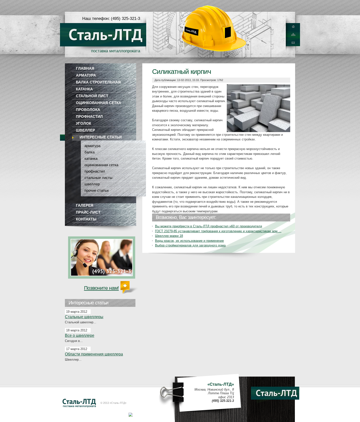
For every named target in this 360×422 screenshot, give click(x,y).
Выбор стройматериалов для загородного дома (190, 245)
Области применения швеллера (94, 354)
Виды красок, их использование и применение (189, 241)
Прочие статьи (96, 190)
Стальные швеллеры (84, 317)
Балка (89, 152)
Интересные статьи (101, 137)
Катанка (84, 89)
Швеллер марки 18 (169, 236)
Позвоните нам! (101, 288)
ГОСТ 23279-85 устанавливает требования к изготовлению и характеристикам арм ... (218, 231)
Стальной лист (92, 96)
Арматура (86, 75)
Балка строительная (98, 82)
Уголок (83, 123)
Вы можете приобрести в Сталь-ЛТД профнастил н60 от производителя (208, 226)
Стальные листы (98, 178)
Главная (85, 68)
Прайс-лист (88, 212)
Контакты (86, 219)
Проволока (88, 110)
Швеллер (85, 130)
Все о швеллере (79, 335)
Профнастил (89, 116)
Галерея (84, 205)
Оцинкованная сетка (98, 103)
